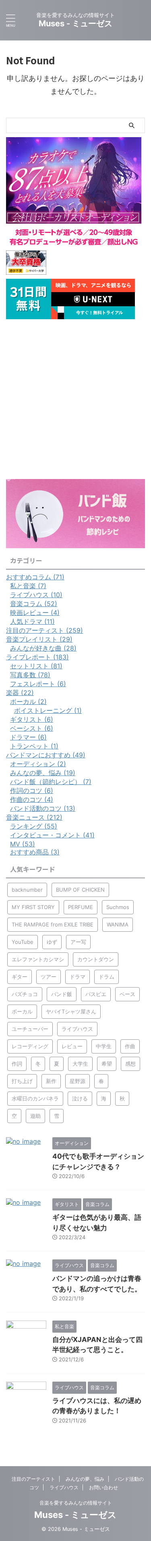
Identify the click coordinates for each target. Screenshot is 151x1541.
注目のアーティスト (33, 1479)
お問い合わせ (103, 1487)
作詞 (17, 1063)
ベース (127, 994)
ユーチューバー (30, 1029)
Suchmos (117, 907)
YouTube (22, 942)
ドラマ (77, 976)
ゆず (52, 942)
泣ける (80, 1098)
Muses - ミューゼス (75, 23)
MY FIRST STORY (33, 907)
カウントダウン (95, 959)
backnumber (27, 889)
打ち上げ (22, 1081)
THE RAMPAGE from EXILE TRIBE (52, 924)
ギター (19, 976)
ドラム (106, 976)
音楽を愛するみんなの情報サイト (75, 1503)
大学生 (80, 1063)
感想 (130, 1063)
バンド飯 (61, 994)
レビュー (72, 1046)
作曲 (130, 1046)
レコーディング (30, 1046)
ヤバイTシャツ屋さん (71, 1011)
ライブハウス (77, 1029)
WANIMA (117, 924)
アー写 (78, 942)
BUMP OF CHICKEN (80, 889)
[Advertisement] (75, 399)
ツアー (48, 976)
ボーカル (22, 1011)
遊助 (35, 1116)
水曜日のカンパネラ (35, 1098)
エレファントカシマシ (38, 959)
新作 (51, 1081)
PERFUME (80, 907)
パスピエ (95, 994)
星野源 (77, 1081)
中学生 (104, 1046)
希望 (106, 1063)
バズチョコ (25, 994)
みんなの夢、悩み (85, 1479)
